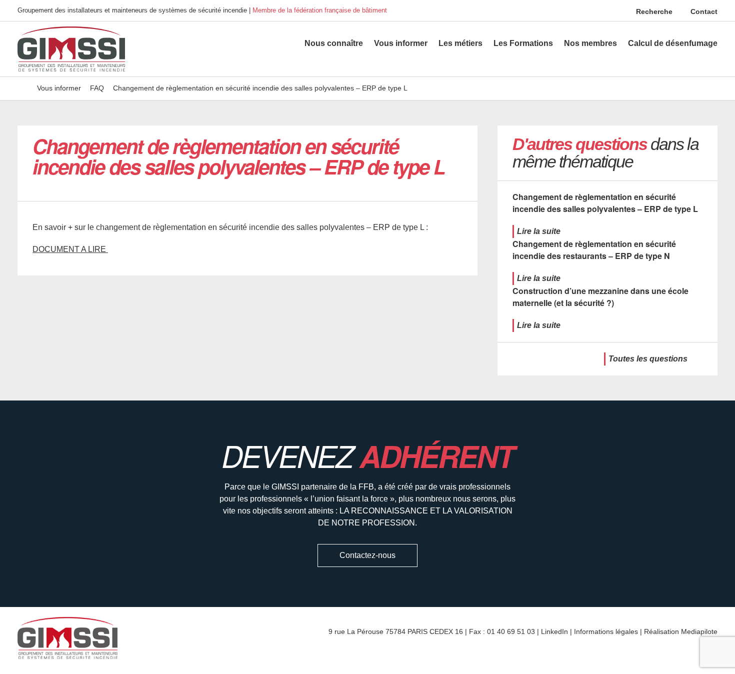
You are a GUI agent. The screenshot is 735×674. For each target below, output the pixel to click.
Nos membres (590, 43)
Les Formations (523, 43)
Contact (703, 12)
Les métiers (460, 43)
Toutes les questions (648, 358)
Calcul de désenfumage (673, 43)
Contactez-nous (368, 555)
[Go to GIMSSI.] (23, 88)
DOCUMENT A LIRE (70, 249)
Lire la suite (538, 231)
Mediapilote (699, 632)
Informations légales (606, 632)
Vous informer (401, 43)
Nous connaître (333, 43)
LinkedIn (554, 632)
